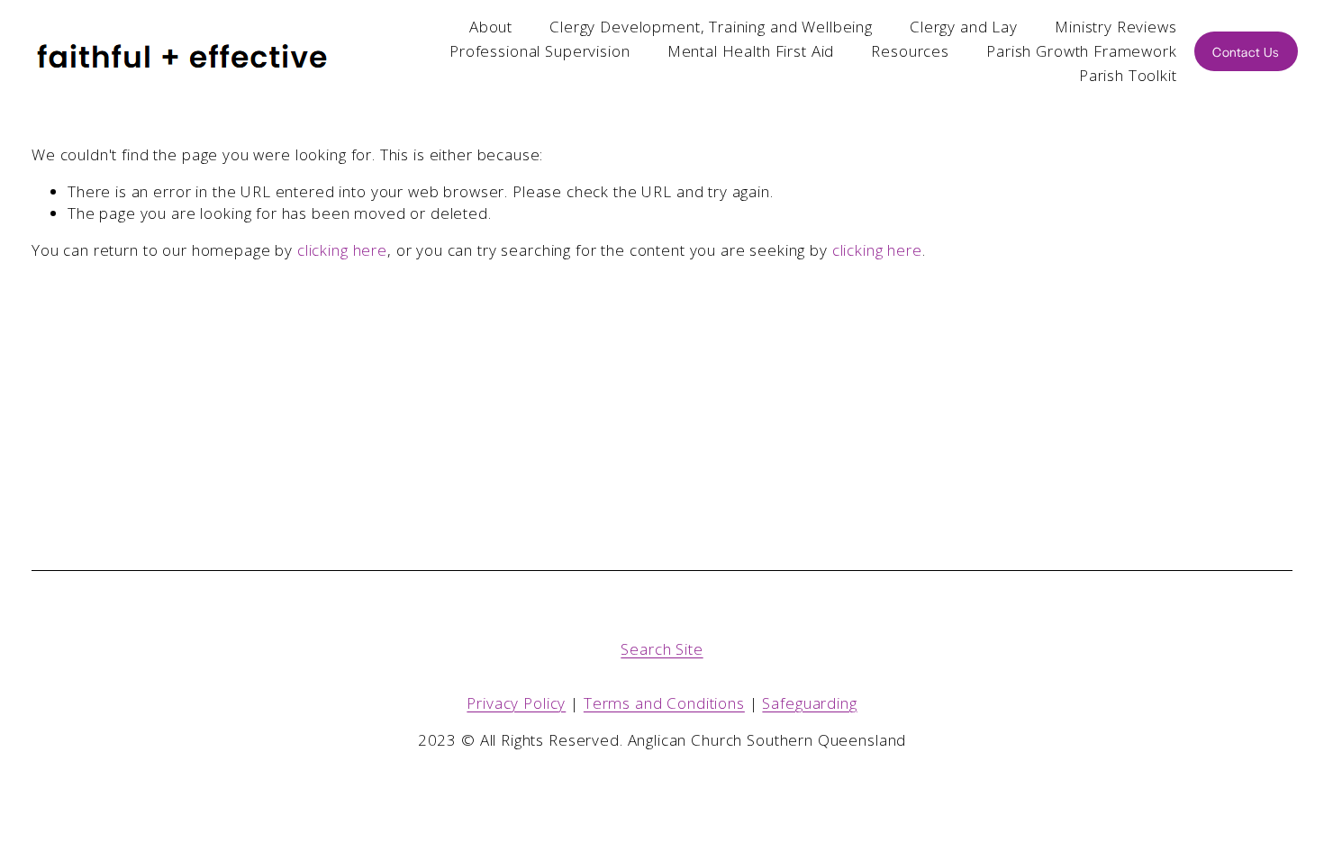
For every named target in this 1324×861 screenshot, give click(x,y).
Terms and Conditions (664, 703)
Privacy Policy (516, 703)
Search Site (662, 649)
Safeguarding (809, 703)
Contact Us (1245, 51)
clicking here (342, 250)
